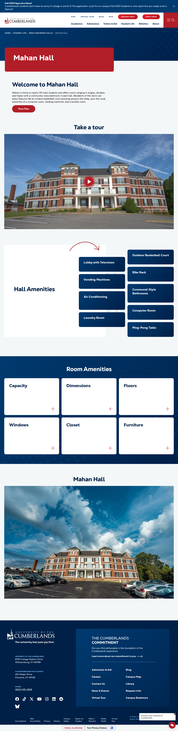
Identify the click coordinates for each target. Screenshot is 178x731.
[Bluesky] (17, 707)
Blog (101, 17)
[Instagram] (47, 700)
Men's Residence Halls (41, 33)
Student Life (20, 33)
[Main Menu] (170, 20)
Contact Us (98, 683)
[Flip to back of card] (52, 408)
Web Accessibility (35, 720)
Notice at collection (74, 728)
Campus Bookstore (137, 697)
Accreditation (20, 721)
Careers (96, 676)
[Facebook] (17, 700)
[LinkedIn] (54, 700)
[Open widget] (172, 725)
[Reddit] (61, 700)
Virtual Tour (87, 17)
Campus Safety (67, 720)
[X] (32, 700)
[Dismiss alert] (174, 6)
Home (8, 33)
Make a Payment (92, 720)
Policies (57, 721)
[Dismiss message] (175, 713)
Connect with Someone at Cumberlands (152, 717)
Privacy (47, 721)
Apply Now (151, 17)
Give (111, 17)
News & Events (100, 690)
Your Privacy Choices (97, 728)
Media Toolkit (103, 720)
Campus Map (133, 676)
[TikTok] (24, 700)
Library (130, 683)
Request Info (128, 17)
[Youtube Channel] (39, 700)
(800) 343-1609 (23, 689)
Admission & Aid (102, 669)
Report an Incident (79, 720)
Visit (73, 17)
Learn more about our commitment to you (114, 656)
